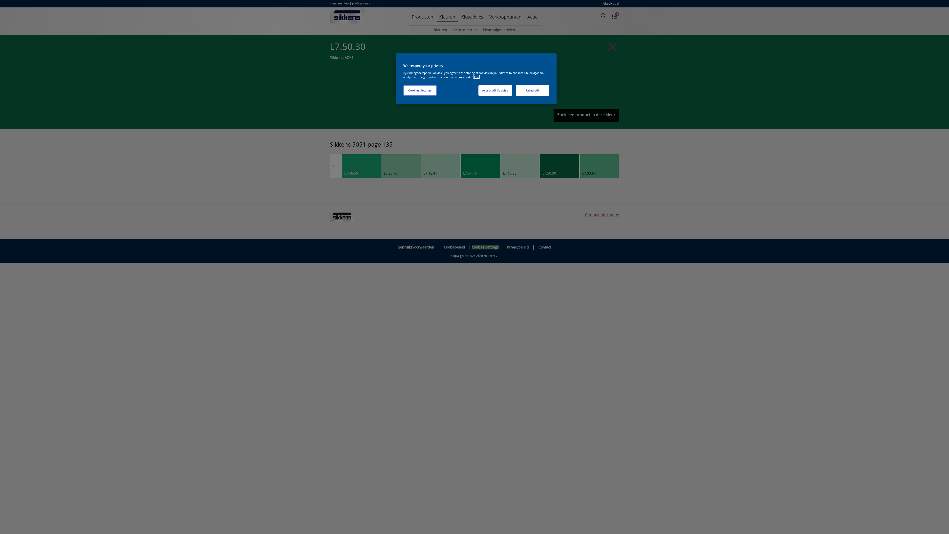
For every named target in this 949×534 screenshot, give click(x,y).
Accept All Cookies (495, 90)
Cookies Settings (419, 90)
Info (476, 77)
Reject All (532, 90)
